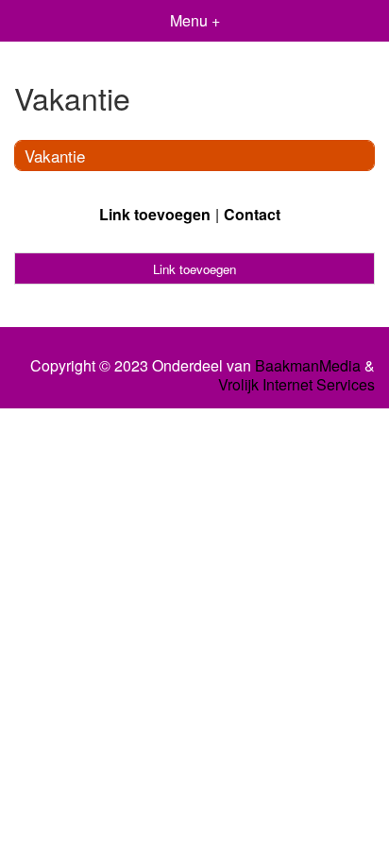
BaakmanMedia (308, 365)
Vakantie (55, 155)
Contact (252, 214)
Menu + (195, 20)
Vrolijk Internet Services (296, 384)
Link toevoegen (155, 214)
